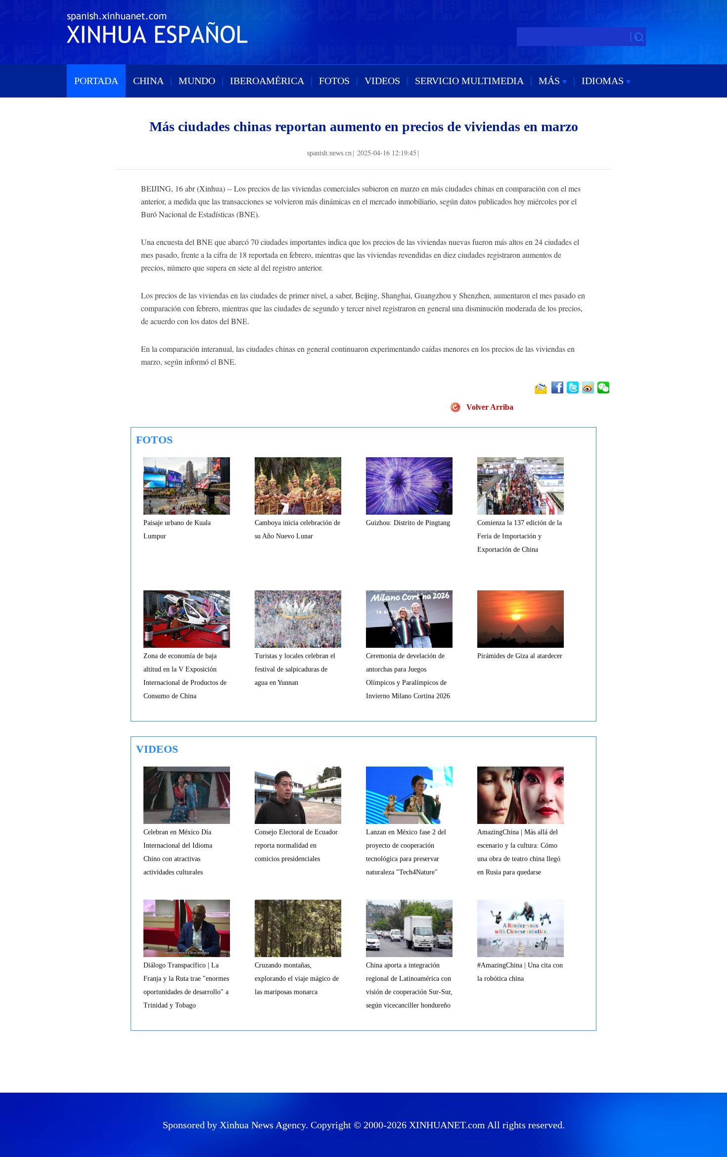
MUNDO (197, 80)
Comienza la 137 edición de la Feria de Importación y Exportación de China (519, 536)
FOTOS (334, 80)
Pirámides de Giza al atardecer (519, 656)
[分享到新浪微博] (588, 387)
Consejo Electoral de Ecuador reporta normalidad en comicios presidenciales (296, 845)
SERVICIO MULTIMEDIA (469, 80)
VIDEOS (382, 80)
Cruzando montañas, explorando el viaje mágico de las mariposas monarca (297, 979)
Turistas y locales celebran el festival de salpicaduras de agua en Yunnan (295, 669)
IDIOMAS (604, 80)
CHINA (148, 80)
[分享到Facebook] (558, 387)
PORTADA (96, 80)
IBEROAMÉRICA (267, 80)
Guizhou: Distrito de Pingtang (408, 523)
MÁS (550, 80)
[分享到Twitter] (573, 387)
